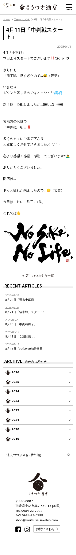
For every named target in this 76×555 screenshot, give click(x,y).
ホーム (6, 19)
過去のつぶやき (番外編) (24, 455)
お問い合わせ (45, 529)
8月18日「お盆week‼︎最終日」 (25, 346)
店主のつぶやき (22, 19)
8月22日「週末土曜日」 (21, 297)
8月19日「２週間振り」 (21, 334)
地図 (56, 506)
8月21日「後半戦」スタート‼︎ (24, 310)
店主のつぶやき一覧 (39, 275)
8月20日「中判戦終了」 (21, 322)
